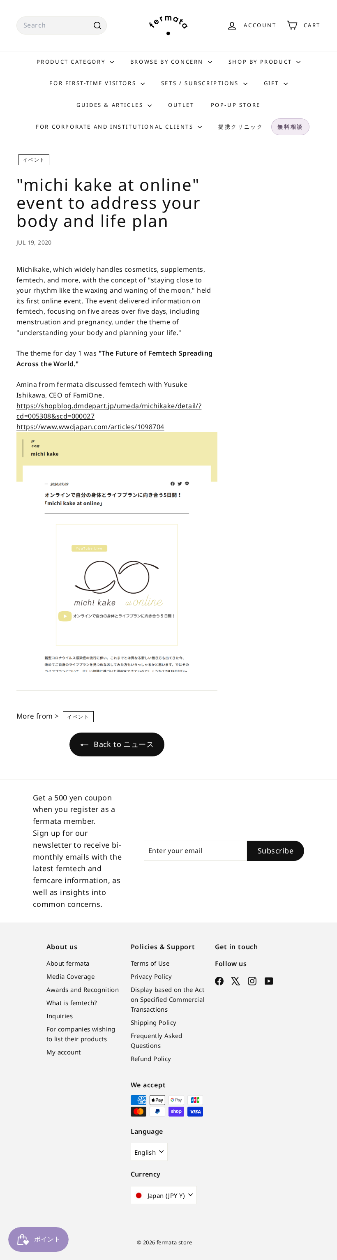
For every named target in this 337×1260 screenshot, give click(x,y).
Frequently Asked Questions (156, 1040)
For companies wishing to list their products (80, 1034)
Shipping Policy (154, 1022)
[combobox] (61, 25)
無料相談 (290, 126)
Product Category (72, 61)
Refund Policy (151, 1058)
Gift (273, 83)
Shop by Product (262, 61)
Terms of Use (150, 963)
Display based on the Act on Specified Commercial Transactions (168, 999)
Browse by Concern (168, 61)
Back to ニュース (123, 744)
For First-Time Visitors (93, 83)
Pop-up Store (236, 105)
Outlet (181, 105)
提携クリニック (240, 126)
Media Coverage (70, 976)
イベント (34, 159)
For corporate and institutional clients (116, 126)
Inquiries (59, 1016)
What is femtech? (71, 1003)
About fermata (68, 963)
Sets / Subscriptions (201, 83)
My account (63, 1052)
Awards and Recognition (82, 989)
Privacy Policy (151, 976)
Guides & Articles (110, 105)
